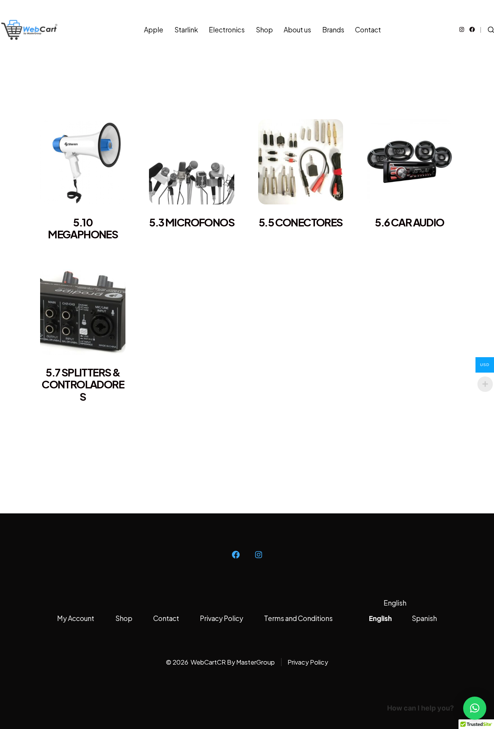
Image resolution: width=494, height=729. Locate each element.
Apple (153, 29)
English (395, 603)
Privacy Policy (221, 618)
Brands (333, 29)
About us (297, 29)
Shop (264, 29)
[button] (474, 708)
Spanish (424, 618)
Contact (368, 29)
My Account (75, 618)
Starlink (186, 29)
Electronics (227, 29)
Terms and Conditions (298, 618)
